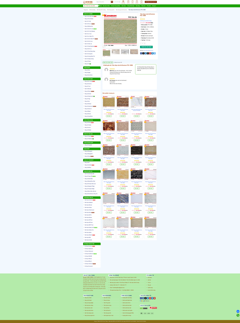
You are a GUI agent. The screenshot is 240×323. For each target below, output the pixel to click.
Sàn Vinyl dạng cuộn (89, 313)
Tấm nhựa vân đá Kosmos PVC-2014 (150, 182)
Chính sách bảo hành (126, 305)
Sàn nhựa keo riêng (89, 305)
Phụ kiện (149, 5)
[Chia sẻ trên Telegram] (155, 53)
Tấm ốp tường (92, 9)
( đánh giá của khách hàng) (146, 20)
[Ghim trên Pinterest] (150, 53)
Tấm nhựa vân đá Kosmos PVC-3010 (136, 134)
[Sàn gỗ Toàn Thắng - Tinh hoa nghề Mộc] (88, 2)
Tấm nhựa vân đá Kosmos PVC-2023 (136, 206)
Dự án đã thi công (151, 290)
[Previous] (105, 30)
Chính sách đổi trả (126, 302)
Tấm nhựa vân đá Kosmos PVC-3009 (108, 134)
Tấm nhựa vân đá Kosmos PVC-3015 (108, 110)
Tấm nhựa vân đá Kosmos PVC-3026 (108, 182)
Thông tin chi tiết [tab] (118, 62)
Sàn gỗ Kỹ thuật (130, 5)
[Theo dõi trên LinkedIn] (152, 298)
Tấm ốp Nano (106, 307)
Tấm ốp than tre (107, 310)
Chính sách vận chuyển (127, 310)
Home (100, 5)
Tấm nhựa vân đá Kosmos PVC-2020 (136, 230)
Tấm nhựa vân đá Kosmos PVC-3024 (122, 230)
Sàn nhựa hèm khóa (89, 310)
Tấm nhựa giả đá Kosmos (121, 9)
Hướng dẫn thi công (126, 315)
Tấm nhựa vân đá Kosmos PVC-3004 (122, 134)
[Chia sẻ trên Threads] (148, 53)
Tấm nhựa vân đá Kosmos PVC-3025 (150, 206)
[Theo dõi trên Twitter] (148, 298)
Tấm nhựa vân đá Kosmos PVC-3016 (136, 158)
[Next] (136, 30)
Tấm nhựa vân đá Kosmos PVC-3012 (108, 206)
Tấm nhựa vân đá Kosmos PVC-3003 (122, 182)
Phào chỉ (143, 5)
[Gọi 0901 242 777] (238, 315)
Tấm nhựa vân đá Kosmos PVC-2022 (150, 158)
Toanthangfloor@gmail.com (118, 287)
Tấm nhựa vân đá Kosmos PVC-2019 (122, 206)
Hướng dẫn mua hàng (127, 297)
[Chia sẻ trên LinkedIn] (152, 53)
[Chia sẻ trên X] (143, 53)
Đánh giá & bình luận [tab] (108, 62)
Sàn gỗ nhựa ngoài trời (89, 315)
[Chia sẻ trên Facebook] (141, 53)
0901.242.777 (116, 285)
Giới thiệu (150, 277)
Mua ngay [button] (109, 116)
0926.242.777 (123, 285)
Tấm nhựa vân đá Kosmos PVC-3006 (150, 230)
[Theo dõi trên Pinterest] (150, 298)
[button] (90, 6)
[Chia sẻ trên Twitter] (146, 53)
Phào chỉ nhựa (107, 300)
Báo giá (154, 5)
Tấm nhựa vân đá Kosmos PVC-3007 (108, 230)
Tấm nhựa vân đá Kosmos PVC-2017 (150, 110)
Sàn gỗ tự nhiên (106, 5)
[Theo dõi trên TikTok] (145, 298)
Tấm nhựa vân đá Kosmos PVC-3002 (150, 134)
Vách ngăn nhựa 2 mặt (108, 315)
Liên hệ (149, 280)
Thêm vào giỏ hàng (146, 46)
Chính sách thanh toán (127, 300)
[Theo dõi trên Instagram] (143, 298)
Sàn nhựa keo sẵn (88, 307)
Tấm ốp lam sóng (107, 305)
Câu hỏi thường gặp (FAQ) (128, 313)
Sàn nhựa (124, 5)
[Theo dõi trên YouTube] (155, 298)
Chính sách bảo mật (126, 307)
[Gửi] (112, 2)
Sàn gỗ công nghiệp (115, 5)
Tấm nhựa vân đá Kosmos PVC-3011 (136, 182)
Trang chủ (86, 9)
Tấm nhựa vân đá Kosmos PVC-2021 (108, 158)
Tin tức (149, 282)
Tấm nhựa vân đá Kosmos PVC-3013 (122, 110)
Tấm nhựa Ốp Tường (101, 9)
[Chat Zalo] (238, 311)
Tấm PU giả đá (107, 302)
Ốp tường (138, 5)
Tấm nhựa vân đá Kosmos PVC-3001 (122, 158)
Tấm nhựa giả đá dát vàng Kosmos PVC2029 (136, 110)
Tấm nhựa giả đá (110, 9)
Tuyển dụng (150, 287)
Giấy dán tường (107, 297)
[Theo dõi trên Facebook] (141, 298)
